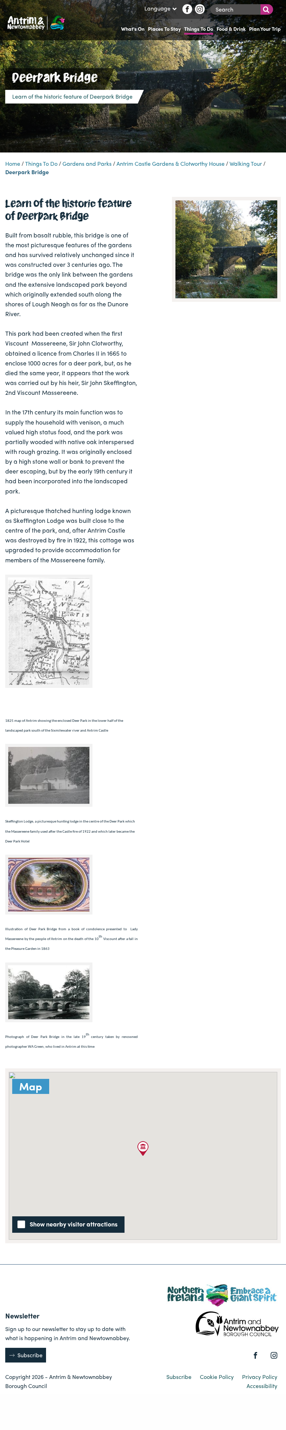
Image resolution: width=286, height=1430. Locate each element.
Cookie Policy (217, 1377)
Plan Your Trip (265, 28)
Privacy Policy (259, 1377)
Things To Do (198, 28)
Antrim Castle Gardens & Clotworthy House (170, 163)
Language (157, 9)
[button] (143, 1148)
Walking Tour (245, 163)
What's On (132, 28)
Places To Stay (164, 28)
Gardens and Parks (87, 163)
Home (12, 163)
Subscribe (30, 1355)
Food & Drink (231, 28)
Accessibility (262, 1386)
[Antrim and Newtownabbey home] (35, 22)
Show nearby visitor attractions (74, 1223)
